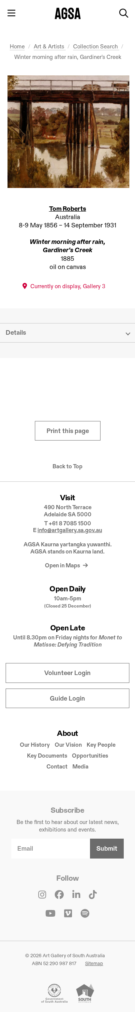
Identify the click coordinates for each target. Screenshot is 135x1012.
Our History (35, 744)
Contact (57, 766)
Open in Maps (63, 565)
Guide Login (67, 698)
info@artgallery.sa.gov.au (70, 530)
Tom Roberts (67, 209)
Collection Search (96, 46)
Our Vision (68, 744)
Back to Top (67, 466)
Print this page (67, 431)
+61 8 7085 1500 (70, 523)
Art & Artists (50, 46)
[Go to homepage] (68, 13)
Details (16, 333)
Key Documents (47, 755)
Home (17, 46)
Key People (101, 744)
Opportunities (90, 755)
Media (80, 766)
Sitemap (94, 963)
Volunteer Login (67, 673)
